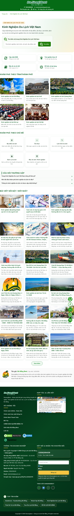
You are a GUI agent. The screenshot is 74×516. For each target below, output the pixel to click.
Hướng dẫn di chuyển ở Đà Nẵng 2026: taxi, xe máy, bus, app (36, 322)
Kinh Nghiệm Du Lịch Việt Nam (19, 14)
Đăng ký (53, 472)
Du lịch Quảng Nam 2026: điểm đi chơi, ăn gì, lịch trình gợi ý (36, 349)
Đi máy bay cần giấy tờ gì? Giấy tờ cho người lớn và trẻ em (11, 238)
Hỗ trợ (35, 9)
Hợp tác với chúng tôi (47, 9)
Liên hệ (6, 430)
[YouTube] (48, 488)
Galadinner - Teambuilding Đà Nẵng (16, 500)
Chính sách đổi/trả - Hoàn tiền (13, 411)
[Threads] (53, 488)
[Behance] (43, 488)
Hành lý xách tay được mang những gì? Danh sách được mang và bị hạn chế (60, 239)
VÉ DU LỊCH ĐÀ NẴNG (48, 505)
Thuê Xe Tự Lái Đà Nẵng (12, 505)
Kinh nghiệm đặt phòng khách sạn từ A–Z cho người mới (10, 211)
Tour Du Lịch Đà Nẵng (31, 505)
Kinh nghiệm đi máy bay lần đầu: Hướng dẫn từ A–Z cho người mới (61, 211)
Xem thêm (37, 363)
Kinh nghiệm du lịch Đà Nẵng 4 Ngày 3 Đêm (11, 349)
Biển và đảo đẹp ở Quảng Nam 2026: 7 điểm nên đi (61, 349)
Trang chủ (5, 14)
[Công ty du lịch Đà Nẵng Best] (37, 3)
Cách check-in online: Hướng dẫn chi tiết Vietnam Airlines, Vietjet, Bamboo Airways (37, 239)
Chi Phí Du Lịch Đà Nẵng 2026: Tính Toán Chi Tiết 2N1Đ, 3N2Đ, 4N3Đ (61, 322)
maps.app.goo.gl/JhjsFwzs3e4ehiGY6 (22, 477)
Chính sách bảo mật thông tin (13, 414)
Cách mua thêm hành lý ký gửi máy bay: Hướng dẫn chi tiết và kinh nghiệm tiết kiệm (11, 266)
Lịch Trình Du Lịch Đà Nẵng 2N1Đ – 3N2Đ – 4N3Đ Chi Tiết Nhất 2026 (11, 322)
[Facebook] (39, 488)
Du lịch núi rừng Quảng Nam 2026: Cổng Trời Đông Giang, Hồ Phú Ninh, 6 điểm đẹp (61, 294)
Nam (41, 466)
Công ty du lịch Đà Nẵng (29, 450)
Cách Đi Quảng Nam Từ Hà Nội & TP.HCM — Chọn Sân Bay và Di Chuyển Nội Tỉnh (61, 266)
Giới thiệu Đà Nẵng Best (11, 427)
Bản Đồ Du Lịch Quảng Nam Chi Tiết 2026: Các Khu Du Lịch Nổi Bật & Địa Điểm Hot (36, 266)
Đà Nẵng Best (22, 371)
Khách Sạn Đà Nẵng (37, 500)
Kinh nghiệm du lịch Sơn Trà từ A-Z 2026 (36, 294)
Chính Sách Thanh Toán (11, 417)
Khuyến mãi (26, 9)
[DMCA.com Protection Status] (13, 435)
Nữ (41, 469)
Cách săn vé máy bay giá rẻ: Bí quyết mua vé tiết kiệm (36, 211)
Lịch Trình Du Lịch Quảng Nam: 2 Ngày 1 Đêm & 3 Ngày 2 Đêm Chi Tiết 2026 (11, 294)
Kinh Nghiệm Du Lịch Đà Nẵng (56, 500)
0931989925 (29, 7)
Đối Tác (6, 420)
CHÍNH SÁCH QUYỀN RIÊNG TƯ (13, 424)
